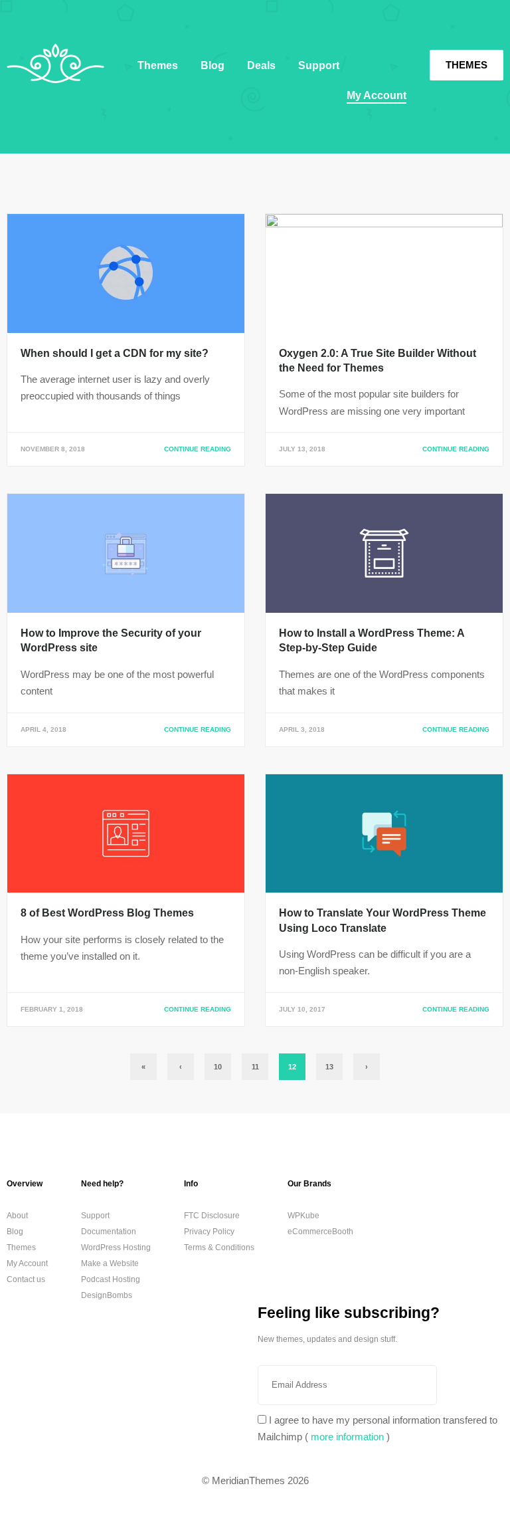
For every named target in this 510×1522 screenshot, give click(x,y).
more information (347, 1436)
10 (218, 1067)
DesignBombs (106, 1295)
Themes (466, 64)
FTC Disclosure (212, 1215)
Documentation (108, 1231)
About (17, 1215)
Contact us (26, 1279)
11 (255, 1067)
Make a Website (110, 1263)
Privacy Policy (209, 1231)
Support (318, 65)
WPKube (303, 1215)
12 (292, 1067)
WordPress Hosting (116, 1247)
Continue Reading (197, 449)
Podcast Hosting (110, 1279)
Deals (261, 65)
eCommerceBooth (320, 1231)
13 (329, 1067)
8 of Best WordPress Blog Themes (107, 913)
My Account (376, 95)
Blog (212, 65)
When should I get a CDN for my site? (115, 353)
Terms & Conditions (219, 1247)
